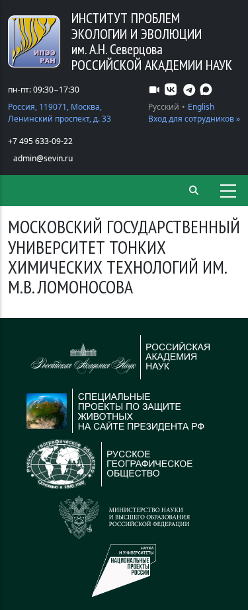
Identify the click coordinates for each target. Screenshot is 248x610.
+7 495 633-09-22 (40, 141)
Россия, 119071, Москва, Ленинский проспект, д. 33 (59, 112)
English (201, 106)
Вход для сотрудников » (194, 118)
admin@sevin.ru (43, 158)
